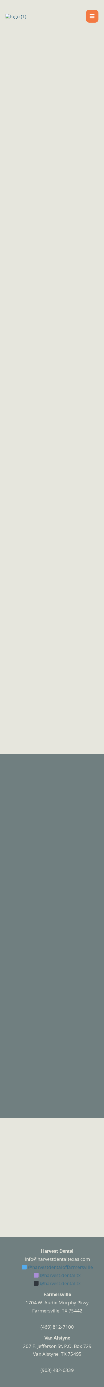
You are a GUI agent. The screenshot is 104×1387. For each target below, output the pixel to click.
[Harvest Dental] (16, 16)
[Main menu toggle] (92, 16)
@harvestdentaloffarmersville (60, 1267)
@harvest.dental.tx (60, 1275)
